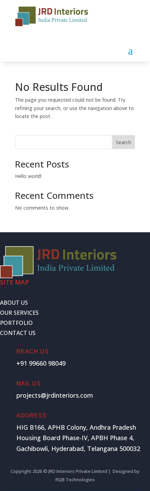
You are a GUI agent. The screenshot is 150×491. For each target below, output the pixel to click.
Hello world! (28, 176)
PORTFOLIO (16, 323)
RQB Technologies (75, 479)
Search (123, 142)
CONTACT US (18, 333)
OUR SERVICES (19, 313)
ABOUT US (14, 302)
